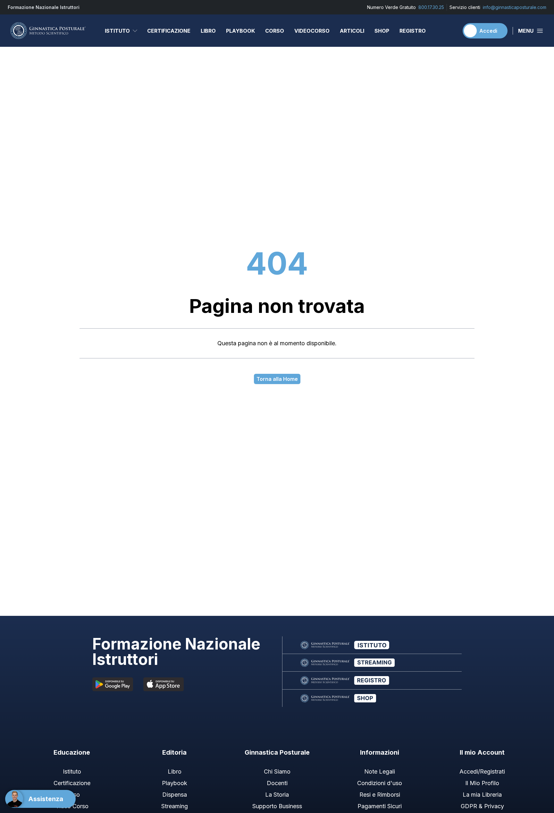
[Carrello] (451, 30)
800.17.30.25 (431, 7)
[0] (451, 30)
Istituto (117, 31)
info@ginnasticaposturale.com (514, 7)
